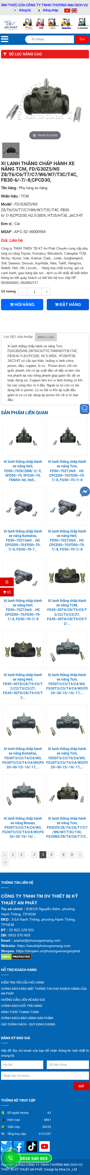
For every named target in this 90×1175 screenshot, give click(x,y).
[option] (11, 150)
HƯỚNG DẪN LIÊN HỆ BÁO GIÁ (23, 1000)
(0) (8, 592)
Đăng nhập (50, 10)
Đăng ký (25, 10)
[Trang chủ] (11, 24)
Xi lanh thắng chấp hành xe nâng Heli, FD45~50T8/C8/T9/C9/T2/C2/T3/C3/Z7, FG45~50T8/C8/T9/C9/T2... (23, 686)
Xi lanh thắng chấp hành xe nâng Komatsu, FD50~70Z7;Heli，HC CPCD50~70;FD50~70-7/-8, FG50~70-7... (23, 540)
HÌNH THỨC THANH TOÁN (20, 1012)
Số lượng (8, 291)
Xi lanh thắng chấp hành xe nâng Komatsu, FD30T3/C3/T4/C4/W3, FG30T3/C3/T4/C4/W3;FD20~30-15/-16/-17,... (23, 758)
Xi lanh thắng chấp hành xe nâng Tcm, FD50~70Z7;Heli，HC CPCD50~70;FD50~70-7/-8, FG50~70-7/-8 (67, 471)
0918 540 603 (34, 1158)
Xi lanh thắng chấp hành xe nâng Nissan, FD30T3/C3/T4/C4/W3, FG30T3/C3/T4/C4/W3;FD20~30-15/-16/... (23, 827)
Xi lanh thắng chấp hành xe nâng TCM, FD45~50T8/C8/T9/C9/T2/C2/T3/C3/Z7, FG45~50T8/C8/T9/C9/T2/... (67, 612)
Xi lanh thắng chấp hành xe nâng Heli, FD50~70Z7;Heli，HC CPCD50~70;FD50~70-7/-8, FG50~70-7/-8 (67, 540)
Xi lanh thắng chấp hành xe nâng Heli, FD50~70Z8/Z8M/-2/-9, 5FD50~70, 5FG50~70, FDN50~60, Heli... (23, 471)
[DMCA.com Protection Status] (16, 956)
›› (5, 862)
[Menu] (4, 39)
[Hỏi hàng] (7, 582)
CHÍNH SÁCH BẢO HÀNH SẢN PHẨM (27, 1018)
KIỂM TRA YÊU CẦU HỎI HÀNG (22, 982)
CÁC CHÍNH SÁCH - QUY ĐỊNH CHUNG (28, 1024)
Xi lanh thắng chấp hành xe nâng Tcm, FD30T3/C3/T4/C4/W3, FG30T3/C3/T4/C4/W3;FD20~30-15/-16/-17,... (67, 684)
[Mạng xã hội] (20, 1146)
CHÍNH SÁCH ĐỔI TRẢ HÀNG (21, 1006)
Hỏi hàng (24, 304)
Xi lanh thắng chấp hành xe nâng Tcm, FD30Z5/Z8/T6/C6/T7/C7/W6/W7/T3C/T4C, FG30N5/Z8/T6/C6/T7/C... (67, 829)
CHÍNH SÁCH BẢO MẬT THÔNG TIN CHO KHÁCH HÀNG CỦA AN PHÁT (43, 991)
